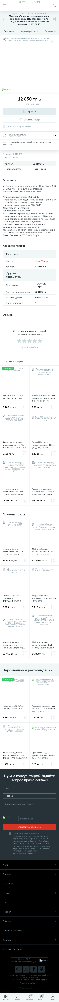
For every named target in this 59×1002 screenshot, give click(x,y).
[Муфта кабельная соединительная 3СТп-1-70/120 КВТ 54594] (15, 534)
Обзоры (7, 921)
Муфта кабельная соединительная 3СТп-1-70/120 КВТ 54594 (14, 552)
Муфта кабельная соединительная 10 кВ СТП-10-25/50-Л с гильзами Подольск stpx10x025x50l (42, 554)
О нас (6, 902)
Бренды (7, 874)
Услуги (6, 893)
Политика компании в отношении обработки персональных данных (29, 976)
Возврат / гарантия (12, 949)
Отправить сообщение (29, 827)
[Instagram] (18, 969)
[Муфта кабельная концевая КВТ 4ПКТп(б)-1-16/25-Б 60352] (15, 580)
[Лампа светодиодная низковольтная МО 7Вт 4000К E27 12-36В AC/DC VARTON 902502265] (15, 427)
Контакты (7, 940)
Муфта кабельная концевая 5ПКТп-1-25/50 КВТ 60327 (44, 598)
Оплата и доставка (12, 930)
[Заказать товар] (24, 407)
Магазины (8, 883)
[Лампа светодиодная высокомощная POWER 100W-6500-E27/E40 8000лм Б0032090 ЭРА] (44, 473)
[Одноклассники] (41, 969)
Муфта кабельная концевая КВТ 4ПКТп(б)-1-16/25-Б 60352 (12, 599)
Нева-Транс (41, 261)
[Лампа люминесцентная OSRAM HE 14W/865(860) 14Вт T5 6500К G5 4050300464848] (44, 380)
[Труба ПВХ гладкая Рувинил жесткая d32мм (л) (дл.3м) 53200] (44, 427)
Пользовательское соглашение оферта (29, 979)
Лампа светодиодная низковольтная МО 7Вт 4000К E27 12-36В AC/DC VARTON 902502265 (15, 446)
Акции (6, 864)
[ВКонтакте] (26, 969)
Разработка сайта (27, 983)
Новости (7, 911)
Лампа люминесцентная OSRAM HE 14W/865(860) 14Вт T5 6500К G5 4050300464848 (44, 399)
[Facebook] (33, 969)
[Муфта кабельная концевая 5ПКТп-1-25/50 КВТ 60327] (44, 580)
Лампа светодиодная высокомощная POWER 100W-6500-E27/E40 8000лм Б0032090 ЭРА (43, 493)
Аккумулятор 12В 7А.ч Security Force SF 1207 (13, 397)
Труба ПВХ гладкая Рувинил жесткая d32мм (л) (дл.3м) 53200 (43, 445)
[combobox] (8, 796)
